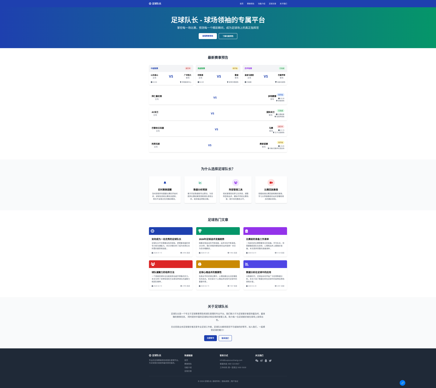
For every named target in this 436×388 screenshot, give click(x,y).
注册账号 (210, 338)
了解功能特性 (228, 36)
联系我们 (225, 338)
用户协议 (234, 381)
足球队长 (156, 3)
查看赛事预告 (207, 36)
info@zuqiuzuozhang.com (231, 360)
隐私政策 (225, 381)
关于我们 (283, 3)
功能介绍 (261, 3)
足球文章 (272, 3)
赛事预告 (250, 3)
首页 (241, 3)
